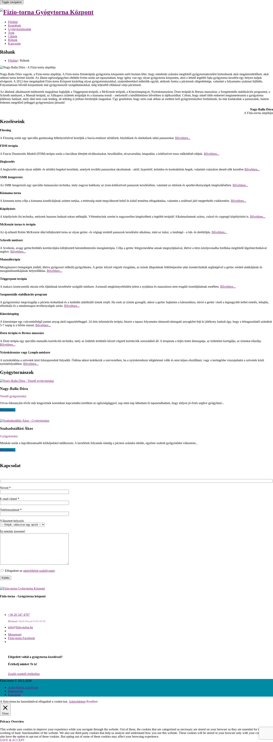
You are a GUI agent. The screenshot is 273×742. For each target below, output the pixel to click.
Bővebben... (182, 138)
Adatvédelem (77, 701)
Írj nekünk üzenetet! (12, 531)
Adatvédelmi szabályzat (23, 687)
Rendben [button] (92, 701)
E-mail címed (9, 499)
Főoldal (13, 22)
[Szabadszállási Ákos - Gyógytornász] (24, 420)
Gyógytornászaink (19, 29)
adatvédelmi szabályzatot (39, 570)
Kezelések (14, 25)
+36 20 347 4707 (19, 614)
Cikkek (12, 36)
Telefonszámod (11, 510)
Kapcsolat (14, 43)
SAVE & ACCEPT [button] (12, 740)
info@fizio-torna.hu (20, 627)
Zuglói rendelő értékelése (24, 674)
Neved (5, 488)
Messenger (15, 634)
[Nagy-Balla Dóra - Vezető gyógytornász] (27, 381)
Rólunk (12, 40)
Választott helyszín (12, 521)
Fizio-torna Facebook (21, 638)
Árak (11, 32)
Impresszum (15, 691)
